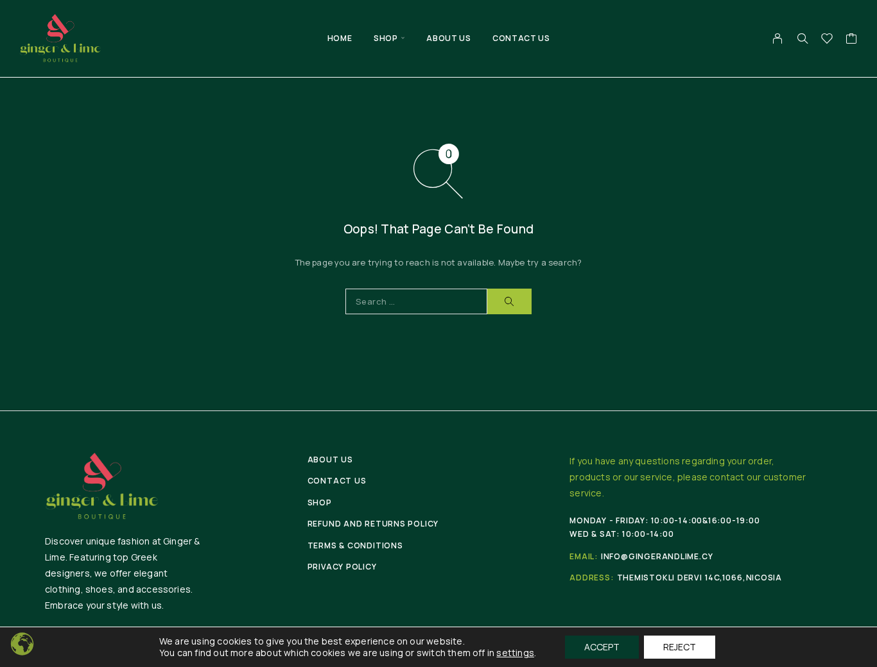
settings (515, 653)
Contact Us (521, 38)
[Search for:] (416, 301)
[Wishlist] (827, 39)
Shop (385, 38)
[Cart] (852, 39)
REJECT (679, 647)
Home (339, 38)
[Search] (802, 38)
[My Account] (777, 38)
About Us (448, 38)
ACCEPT (602, 647)
